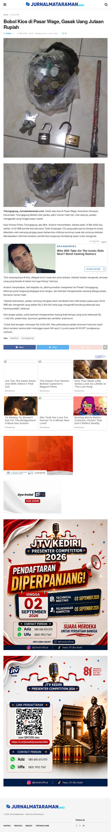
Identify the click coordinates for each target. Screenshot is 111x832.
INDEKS (29, 825)
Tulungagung (28, 338)
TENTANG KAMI (42, 825)
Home (5, 14)
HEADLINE (15, 14)
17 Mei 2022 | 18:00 (25, 33)
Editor (9, 33)
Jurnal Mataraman (17, 814)
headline (14, 338)
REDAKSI (18, 825)
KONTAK (7, 825)
